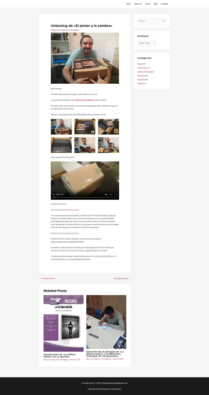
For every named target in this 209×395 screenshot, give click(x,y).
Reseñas (140, 79)
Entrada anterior (47, 278)
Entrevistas (142, 68)
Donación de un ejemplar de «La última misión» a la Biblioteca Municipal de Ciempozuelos (105, 353)
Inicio (128, 4)
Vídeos (140, 83)
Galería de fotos (143, 72)
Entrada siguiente (122, 278)
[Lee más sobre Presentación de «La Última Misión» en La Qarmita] (64, 323)
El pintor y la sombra (84, 100)
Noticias (140, 75)
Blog (155, 4)
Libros (147, 4)
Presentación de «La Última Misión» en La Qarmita (60, 355)
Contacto (164, 4)
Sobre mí (138, 4)
